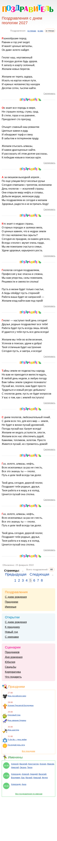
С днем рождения (16, 596)
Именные (10, 606)
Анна (24, 784)
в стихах (32, 30)
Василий (23, 764)
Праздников (12, 652)
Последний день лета (16, 745)
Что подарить (13, 676)
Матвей (28, 778)
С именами (12, 636)
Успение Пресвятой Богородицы (21, 705)
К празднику (12, 627)
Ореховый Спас (14, 715)
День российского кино (17, 696)
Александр (16, 774)
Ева (23, 778)
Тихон (29, 767)
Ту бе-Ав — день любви (17, 739)
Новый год (11, 631)
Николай (15, 767)
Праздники (11, 601)
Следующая (39, 574)
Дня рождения (13, 657)
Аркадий (34, 774)
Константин (33, 764)
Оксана (23, 767)
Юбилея (10, 662)
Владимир (15, 778)
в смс (40, 30)
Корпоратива (13, 671)
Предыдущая (15, 574)
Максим (50, 764)
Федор (45, 778)
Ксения (43, 764)
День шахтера (13, 730)
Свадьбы (10, 666)
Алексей (15, 764)
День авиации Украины (17, 720)
